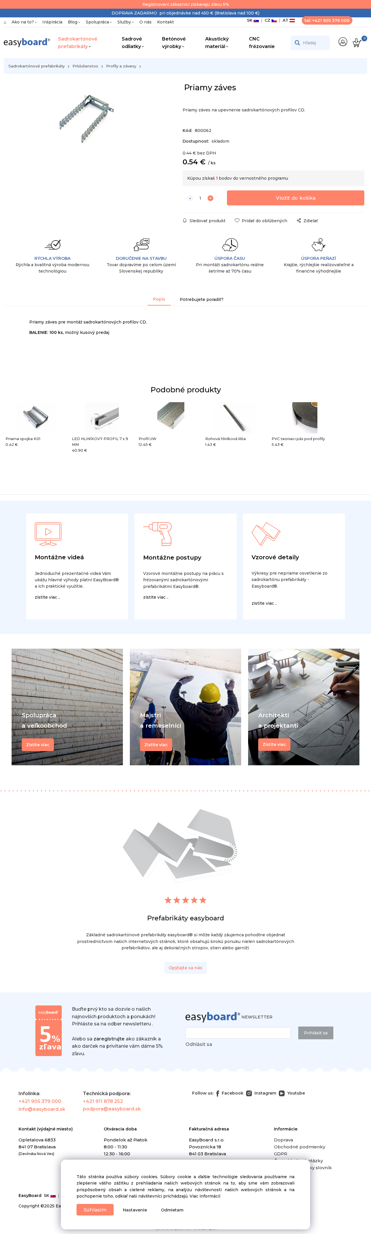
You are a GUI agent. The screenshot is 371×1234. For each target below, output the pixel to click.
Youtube (295, 1093)
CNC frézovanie (262, 42)
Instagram (264, 1093)
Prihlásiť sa (316, 1033)
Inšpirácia (52, 22)
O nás (145, 22)
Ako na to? (23, 22)
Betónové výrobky (174, 42)
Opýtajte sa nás (185, 967)
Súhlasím (95, 1210)
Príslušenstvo (85, 66)
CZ (267, 20)
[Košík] (356, 42)
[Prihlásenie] (343, 41)
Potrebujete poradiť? (201, 299)
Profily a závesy (121, 66)
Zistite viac (274, 744)
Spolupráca (97, 22)
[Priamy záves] (85, 131)
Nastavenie (135, 1210)
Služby (124, 22)
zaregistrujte (109, 1039)
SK (250, 20)
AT (285, 20)
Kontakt (165, 22)
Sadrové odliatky (132, 42)
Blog (72, 22)
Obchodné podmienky (299, 1147)
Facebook (232, 1093)
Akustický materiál (217, 42)
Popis (159, 299)
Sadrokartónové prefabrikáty (77, 42)
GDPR (280, 1153)
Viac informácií (205, 1196)
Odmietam (172, 1210)
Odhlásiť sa (199, 1044)
